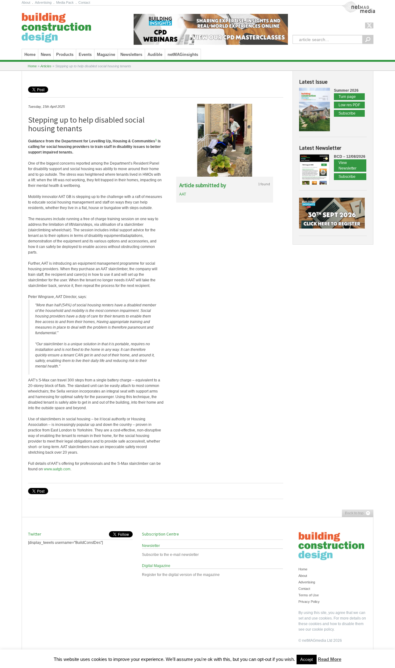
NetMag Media (353, 4)
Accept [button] (306, 659)
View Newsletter (347, 165)
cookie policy (323, 629)
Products (64, 54)
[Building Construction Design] (56, 26)
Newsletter (151, 546)
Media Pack (65, 2)
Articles (46, 66)
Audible (155, 54)
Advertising (43, 2)
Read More (329, 659)
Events (85, 54)
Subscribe (347, 113)
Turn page (347, 97)
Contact (84, 2)
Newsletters (131, 54)
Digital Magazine (156, 566)
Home (29, 54)
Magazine (106, 54)
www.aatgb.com (57, 469)
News (46, 54)
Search (367, 39)
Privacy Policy (309, 601)
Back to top (353, 513)
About (26, 2)
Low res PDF (349, 105)
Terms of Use (308, 595)
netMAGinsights (183, 54)
